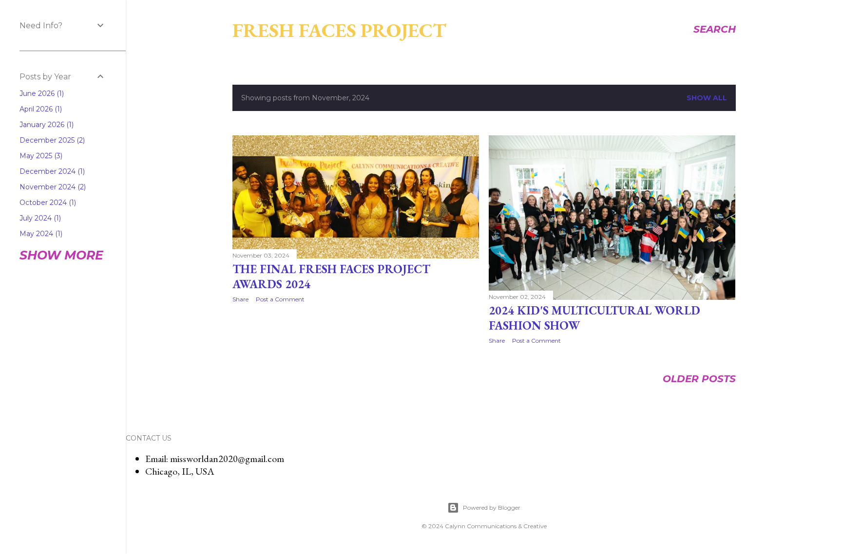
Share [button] (240, 299)
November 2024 (51, 187)
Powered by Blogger (491, 507)
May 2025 (39, 155)
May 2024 (39, 233)
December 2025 (51, 140)
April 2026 (39, 109)
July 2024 (39, 218)
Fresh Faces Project (339, 30)
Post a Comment (280, 299)
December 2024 (51, 171)
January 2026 (45, 124)
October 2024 (46, 202)
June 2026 (40, 93)
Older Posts (699, 379)
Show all (707, 97)
